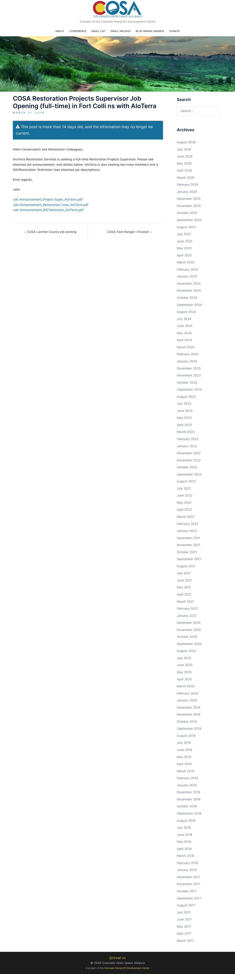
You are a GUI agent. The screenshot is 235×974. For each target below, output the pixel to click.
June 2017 (184, 919)
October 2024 (187, 297)
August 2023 (186, 396)
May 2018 (184, 841)
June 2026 (185, 156)
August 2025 (186, 227)
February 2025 (187, 269)
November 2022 (189, 460)
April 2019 (184, 764)
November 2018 (188, 799)
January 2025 (187, 276)
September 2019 (189, 728)
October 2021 (187, 552)
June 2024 (185, 326)
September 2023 (189, 389)
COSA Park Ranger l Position (128, 232)
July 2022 (184, 488)
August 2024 (186, 312)
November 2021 (188, 545)
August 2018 (186, 820)
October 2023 (187, 382)
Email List (98, 31)
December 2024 (189, 283)
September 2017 (189, 898)
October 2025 (187, 213)
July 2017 (184, 912)
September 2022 (189, 474)
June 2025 (184, 241)
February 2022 (187, 524)
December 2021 (188, 538)
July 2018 (184, 827)
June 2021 (184, 580)
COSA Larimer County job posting (51, 232)
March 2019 (185, 771)
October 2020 (187, 637)
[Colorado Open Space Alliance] (117, 10)
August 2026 (186, 142)
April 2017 (184, 933)
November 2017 (188, 884)
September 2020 (189, 644)
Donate (174, 31)
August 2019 (186, 736)
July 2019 (184, 743)
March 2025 (185, 262)
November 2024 (189, 290)
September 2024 (189, 305)
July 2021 (184, 573)
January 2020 (187, 700)
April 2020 (184, 679)
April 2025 (184, 255)
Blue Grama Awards (150, 31)
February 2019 (187, 778)
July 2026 (184, 149)
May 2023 (184, 418)
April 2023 (184, 425)
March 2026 (186, 177)
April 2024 (184, 340)
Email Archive (121, 31)
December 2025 (188, 199)
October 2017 (187, 891)
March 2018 (185, 856)
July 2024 (184, 319)
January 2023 (187, 446)
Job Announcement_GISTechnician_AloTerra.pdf (48, 210)
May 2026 (184, 163)
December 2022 (188, 453)
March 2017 (185, 940)
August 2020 (186, 651)
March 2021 (185, 601)
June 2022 (184, 495)
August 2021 (186, 566)
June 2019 (184, 750)
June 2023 (185, 411)
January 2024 (187, 361)
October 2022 (187, 467)
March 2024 (186, 347)
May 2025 (184, 248)
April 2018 (184, 849)
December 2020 (189, 622)
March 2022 (185, 517)
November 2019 (188, 714)
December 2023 (189, 368)
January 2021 (187, 616)
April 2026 (184, 170)
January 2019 (187, 785)
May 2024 (184, 333)
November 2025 (189, 206)
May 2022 (184, 502)
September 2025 (189, 220)
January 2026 (187, 192)
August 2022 (186, 481)
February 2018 (187, 863)
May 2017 (184, 926)
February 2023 (187, 439)
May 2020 (184, 672)
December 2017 (188, 877)
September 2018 (189, 813)
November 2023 (189, 375)
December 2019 (188, 707)
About (59, 31)
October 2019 (187, 721)
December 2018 (188, 792)
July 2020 (184, 658)
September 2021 (189, 559)
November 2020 (189, 630)
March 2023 (186, 432)
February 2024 (187, 354)
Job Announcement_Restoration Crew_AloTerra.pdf (50, 205)
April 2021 (184, 594)
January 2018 (187, 870)
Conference (77, 31)
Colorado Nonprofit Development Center (126, 968)
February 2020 (187, 693)
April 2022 (184, 509)
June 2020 (185, 665)
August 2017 (186, 905)
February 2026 (187, 184)
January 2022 (187, 531)
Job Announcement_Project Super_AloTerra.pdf (48, 199)
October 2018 (187, 806)
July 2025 (184, 234)
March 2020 (186, 686)
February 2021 (187, 608)
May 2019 (184, 757)
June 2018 (184, 835)
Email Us (119, 958)
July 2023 (184, 403)
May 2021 (184, 587)
